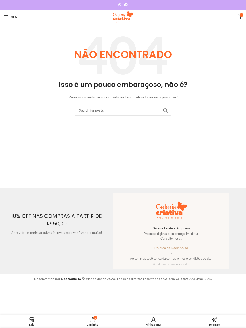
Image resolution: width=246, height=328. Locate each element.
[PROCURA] (165, 110)
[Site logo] (123, 16)
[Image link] (238, 68)
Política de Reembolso (171, 248)
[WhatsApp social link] (120, 5)
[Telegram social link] (126, 5)
